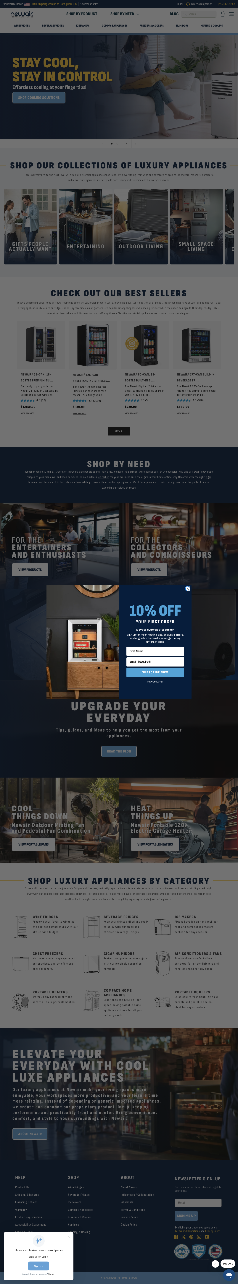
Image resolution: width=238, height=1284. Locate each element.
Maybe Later (155, 681)
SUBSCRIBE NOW (155, 672)
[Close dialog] (187, 588)
